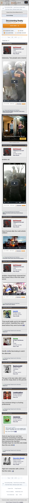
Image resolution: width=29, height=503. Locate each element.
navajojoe (16, 417)
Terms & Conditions (10, 491)
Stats (17, 494)
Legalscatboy (18, 392)
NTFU (20, 494)
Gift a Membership (10, 494)
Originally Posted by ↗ (10, 427)
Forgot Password (18, 488)
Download (21, 103)
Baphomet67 (17, 366)
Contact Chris (10, 488)
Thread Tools (5, 40)
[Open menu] (26, 2)
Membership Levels (19, 491)
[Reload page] (3, 8)
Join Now (13, 25)
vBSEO (21, 502)
